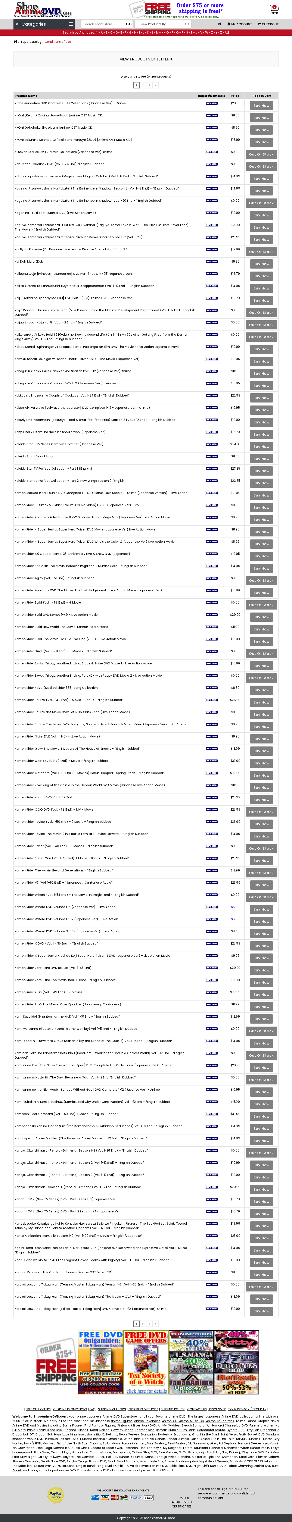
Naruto (104, 1430)
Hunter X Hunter (260, 1439)
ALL (227, 32)
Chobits (95, 1443)
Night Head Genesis (214, 1461)
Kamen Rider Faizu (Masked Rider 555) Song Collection (56, 688)
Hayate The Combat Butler (83, 1457)
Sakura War (42, 1466)
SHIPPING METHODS (112, 1409)
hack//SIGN (32, 1443)
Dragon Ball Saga (48, 1434)
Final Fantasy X (151, 1448)
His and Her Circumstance (91, 1452)
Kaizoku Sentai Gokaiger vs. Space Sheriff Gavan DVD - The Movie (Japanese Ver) (77, 359)
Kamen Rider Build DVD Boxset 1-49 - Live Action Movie (56, 615)
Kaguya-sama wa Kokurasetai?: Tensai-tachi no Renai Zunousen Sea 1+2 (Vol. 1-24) (79, 237)
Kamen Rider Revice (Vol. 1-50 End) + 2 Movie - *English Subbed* (64, 822)
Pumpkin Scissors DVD (61, 1439)
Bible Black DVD (181, 1466)
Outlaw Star (140, 1452)
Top (23, 42)
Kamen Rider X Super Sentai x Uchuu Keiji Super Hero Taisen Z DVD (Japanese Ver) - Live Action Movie (92, 955)
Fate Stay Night (24, 1457)
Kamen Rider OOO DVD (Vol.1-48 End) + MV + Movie (54, 809)
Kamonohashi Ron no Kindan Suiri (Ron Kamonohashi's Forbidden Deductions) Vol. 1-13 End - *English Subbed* (98, 1126)
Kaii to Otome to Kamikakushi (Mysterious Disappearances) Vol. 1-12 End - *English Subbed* (84, 286)
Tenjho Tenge (77, 1461)
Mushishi (236, 1461)
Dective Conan (153, 1439)
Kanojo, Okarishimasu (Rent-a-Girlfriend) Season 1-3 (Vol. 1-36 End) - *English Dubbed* (81, 1150)
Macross (49, 1443)
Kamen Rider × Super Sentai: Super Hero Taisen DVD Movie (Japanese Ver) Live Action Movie (85, 529)
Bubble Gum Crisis (181, 1430)
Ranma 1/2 (61, 1448)
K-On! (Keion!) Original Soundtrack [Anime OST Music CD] (59, 115)
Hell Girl (111, 1457)
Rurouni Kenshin (133, 1443)
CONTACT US (197, 1409)
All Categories (31, 24)
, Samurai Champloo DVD (229, 1425)
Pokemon (131, 1448)
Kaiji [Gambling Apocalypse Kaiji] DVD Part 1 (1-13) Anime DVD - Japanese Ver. (74, 298)
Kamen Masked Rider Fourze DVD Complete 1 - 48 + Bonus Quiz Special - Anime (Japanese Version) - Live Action (101, 493)
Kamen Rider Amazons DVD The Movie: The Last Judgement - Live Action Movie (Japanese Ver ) (88, 590)
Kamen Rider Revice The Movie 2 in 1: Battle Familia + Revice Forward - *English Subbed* (81, 834)
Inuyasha (85, 1434)
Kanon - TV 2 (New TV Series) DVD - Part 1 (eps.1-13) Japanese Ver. (65, 1199)
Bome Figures (73, 1425)
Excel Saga (44, 1448)
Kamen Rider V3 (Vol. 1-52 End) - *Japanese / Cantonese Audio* (64, 882)
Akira (213, 1443)
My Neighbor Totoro (177, 1448)
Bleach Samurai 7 (195, 1425)
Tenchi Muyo (60, 1452)
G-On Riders (188, 1452)
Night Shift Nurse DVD (210, 1466)
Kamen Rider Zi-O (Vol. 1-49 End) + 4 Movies (49, 992)
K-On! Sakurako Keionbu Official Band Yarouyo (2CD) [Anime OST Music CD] (73, 140)
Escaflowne (182, 1434)
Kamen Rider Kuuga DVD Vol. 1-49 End (43, 797)
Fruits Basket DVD (252, 1434)
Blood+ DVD (97, 1461)
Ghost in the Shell (205, 1434)
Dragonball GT (23, 1434)
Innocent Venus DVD (27, 1439)
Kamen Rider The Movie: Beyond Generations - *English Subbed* (64, 870)
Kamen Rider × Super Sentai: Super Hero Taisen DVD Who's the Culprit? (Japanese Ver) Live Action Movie (95, 541)
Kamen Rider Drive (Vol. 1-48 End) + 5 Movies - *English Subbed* (63, 651)
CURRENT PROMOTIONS (70, 1409)
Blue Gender (168, 1452)
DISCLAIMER (217, 1409)
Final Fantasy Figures (99, 1425)
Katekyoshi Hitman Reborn (259, 1457)
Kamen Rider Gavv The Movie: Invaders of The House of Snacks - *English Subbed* (78, 748)
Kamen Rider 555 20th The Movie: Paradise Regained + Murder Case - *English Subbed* (81, 566)
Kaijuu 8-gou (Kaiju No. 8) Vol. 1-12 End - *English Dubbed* (58, 322)
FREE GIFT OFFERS (38, 1409)
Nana (94, 1430)
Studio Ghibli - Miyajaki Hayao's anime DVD (136, 1466)
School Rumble (178, 1439)
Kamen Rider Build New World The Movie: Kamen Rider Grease (61, 627)
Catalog (35, 42)
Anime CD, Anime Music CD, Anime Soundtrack (198, 1421)
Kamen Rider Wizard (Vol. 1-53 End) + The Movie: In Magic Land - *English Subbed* (77, 895)
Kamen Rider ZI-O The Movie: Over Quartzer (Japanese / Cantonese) (68, 1004)
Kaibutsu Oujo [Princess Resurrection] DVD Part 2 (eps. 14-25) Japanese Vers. (74, 274)
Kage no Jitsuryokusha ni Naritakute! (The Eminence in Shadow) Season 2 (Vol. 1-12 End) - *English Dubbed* (97, 188)
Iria (218, 1452)
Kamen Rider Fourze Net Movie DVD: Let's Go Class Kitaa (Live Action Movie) (72, 712)
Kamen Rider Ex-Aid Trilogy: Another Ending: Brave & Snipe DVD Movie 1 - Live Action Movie (83, 663)
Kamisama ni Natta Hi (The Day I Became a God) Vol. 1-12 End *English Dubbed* (75, 1077)
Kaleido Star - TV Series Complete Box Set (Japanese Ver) (59, 444)
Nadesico (165, 1434)
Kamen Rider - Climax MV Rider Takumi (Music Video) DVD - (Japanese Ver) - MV (77, 505)
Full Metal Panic (23, 1430)
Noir (224, 1452)
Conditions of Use (58, 42)
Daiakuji (234, 1452)
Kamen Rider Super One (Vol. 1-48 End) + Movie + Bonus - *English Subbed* (72, 858)
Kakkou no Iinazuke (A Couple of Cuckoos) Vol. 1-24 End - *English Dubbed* (72, 395)
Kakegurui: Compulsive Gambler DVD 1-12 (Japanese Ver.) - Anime (65, 383)
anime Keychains (147, 1421)
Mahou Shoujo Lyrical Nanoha (167, 1457)
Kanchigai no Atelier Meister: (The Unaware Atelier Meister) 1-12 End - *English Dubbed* (81, 1138)
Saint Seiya (229, 1434)
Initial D (99, 1434)
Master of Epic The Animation (214, 1457)
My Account (241, 24)
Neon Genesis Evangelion (138, 1434)
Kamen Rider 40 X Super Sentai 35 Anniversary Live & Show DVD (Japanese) (72, 554)
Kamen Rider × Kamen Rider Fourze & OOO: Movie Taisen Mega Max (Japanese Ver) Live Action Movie (92, 517)
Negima (71, 1430)
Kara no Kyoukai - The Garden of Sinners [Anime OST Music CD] (63, 1272)
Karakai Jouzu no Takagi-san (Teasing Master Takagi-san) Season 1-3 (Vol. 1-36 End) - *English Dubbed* (94, 1284)
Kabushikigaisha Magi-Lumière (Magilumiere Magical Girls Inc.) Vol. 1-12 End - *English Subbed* (86, 176)
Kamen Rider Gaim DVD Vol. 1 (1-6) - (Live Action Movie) (57, 736)
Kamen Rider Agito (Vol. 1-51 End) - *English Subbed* (54, 578)
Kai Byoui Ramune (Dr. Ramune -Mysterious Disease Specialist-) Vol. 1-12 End (73, 249)
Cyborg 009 (235, 1430)
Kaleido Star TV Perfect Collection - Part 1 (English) (53, 468)
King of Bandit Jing (89, 1466)
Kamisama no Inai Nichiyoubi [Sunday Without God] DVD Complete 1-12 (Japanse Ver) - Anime (87, 1089)
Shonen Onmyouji (25, 1461)
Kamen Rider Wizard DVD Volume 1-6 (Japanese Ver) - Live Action (65, 907)
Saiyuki (241, 1439)
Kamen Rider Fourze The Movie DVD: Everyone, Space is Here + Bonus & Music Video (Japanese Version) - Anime (100, 724)
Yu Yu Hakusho (64, 1466)
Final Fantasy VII (180, 1443)
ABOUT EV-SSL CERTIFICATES (182, 1504)
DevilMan (272, 1452)
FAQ (93, 1409)
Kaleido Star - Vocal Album (35, 456)
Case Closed (200, 1439)
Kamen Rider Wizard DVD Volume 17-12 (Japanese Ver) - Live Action (66, 919)
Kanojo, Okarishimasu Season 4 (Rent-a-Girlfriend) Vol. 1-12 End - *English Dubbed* (78, 1187)
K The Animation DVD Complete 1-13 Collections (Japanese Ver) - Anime (70, 103)
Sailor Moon (111, 1443)
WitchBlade (132, 1439)
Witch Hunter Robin (254, 1448)
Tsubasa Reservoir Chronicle (101, 1439)
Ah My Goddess (169, 1425)
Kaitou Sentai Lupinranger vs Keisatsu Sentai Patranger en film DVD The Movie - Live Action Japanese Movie (97, 347)
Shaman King (145, 1430)
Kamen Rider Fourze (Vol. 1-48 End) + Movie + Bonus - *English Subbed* (69, 700)
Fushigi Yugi (121, 1452)
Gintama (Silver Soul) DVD (136, 1425)
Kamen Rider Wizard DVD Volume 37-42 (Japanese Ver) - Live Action (67, 931)
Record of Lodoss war (106, 1448)
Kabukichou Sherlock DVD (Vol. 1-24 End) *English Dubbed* (59, 164)
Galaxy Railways (49, 1457)
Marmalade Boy (151, 1461)
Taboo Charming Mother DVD (249, 1466)
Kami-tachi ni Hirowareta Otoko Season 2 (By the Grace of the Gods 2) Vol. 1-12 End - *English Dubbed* (93, 1041)
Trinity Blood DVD (50, 1430)
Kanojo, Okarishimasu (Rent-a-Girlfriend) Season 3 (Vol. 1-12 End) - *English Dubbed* (79, 1175)
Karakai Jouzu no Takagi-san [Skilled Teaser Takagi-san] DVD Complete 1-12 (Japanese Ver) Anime (91, 1309)
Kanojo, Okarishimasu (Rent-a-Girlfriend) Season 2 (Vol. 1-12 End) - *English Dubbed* (79, 1163)
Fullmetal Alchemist (264, 1425)
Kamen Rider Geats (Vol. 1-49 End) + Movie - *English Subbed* (62, 761)
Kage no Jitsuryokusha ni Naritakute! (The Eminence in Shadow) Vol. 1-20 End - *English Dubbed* (88, 200)
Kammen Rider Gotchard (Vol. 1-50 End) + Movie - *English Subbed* (66, 1114)
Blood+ (83, 1430)
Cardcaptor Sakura (211, 1430)
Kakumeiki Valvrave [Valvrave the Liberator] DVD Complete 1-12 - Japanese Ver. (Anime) (82, 407)
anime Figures (121, 1421)
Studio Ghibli (80, 1448)
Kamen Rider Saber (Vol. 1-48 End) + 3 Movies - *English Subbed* (64, 846)
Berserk (161, 1430)
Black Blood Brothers (123, 1461)
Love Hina (69, 1434)
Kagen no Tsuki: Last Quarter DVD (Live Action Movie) (55, 213)
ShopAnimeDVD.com (159, 1518)
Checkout (270, 24)
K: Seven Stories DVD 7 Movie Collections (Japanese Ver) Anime (63, 152)
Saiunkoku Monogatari (181, 1461)
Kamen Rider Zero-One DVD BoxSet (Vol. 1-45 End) (53, 968)
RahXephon (227, 1443)
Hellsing (111, 1434)
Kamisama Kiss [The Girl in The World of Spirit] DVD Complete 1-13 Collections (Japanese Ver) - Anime (93, 1065)
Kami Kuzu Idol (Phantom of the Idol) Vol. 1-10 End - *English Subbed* (67, 1016)
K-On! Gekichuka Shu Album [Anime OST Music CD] (54, 127)
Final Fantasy (156, 1443)
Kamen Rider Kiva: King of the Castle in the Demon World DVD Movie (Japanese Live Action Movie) (90, 785)
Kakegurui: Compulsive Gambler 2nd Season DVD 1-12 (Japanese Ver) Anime (73, 371)
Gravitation (26, 1448)
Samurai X (201, 1443)
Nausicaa (201, 1448)
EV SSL (185, 1498)
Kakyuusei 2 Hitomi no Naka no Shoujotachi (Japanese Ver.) (60, 432)
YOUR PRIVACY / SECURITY (247, 1409)
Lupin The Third (222, 1439)
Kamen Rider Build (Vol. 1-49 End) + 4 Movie (48, 602)
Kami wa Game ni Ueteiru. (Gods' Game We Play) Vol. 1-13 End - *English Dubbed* (77, 1029)
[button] (185, 1487)
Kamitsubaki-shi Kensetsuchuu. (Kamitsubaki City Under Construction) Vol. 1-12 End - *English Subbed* (93, 1102)
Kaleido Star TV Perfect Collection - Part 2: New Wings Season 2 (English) (70, 481)
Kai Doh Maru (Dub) (30, 261)
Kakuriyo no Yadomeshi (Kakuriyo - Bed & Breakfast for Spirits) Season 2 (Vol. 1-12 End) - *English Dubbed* (96, 420)
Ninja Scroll (206, 1452)
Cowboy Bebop (122, 1430)
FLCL (154, 1452)
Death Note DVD (53, 1461)
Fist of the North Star (72, 1443)
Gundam (272, 1434)
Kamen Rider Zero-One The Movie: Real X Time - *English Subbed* (65, 980)
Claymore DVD (253, 1452)
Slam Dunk (41, 1452)
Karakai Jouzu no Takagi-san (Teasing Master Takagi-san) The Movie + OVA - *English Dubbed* (88, 1296)
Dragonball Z (269, 1430)
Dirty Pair (252, 1430)
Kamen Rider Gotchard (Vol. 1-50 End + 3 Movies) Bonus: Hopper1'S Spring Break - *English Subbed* (89, 773)
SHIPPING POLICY (173, 1409)
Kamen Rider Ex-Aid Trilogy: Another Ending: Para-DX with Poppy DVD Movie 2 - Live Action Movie (88, 675)
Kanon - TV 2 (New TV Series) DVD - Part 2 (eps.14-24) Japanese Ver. (67, 1211)
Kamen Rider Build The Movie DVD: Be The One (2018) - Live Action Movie (70, 639)
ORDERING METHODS (143, 1409)
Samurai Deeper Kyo (252, 1443)
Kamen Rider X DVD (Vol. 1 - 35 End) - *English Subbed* (56, 943)
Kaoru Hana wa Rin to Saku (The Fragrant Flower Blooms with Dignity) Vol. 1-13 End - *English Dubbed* (92, 1260)
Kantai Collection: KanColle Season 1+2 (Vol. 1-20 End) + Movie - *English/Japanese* (79, 1236)
